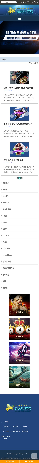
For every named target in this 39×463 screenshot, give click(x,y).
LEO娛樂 (6, 235)
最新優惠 (25, 431)
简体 (22, 2)
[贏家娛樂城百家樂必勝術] (19, 407)
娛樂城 (5, 288)
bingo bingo (7, 255)
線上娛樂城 (7, 262)
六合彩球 (6, 426)
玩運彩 (5, 216)
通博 (4, 281)
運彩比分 (6, 275)
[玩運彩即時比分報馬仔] (19, 149)
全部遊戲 (6, 183)
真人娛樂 (6, 431)
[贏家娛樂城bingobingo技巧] (19, 305)
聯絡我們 (28, 2)
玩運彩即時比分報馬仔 (13, 160)
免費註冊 (30, 461)
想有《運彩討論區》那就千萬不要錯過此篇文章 (19, 88)
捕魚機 (5, 222)
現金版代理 (7, 209)
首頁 (30, 63)
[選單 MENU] (19, 18)
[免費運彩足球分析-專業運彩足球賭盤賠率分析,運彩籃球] (19, 113)
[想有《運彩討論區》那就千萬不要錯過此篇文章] (19, 77)
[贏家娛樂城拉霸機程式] (19, 377)
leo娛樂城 (6, 248)
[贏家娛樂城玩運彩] (19, 353)
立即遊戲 (10, 461)
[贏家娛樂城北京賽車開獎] (19, 36)
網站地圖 (35, 2)
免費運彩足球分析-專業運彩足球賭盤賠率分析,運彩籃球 (19, 124)
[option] (19, 32)
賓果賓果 (6, 203)
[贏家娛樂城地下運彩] (21, 10)
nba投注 (6, 196)
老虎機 (5, 189)
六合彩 (5, 242)
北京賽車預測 (15, 431)
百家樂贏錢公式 (8, 268)
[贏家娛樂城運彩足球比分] (19, 329)
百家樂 (5, 229)
